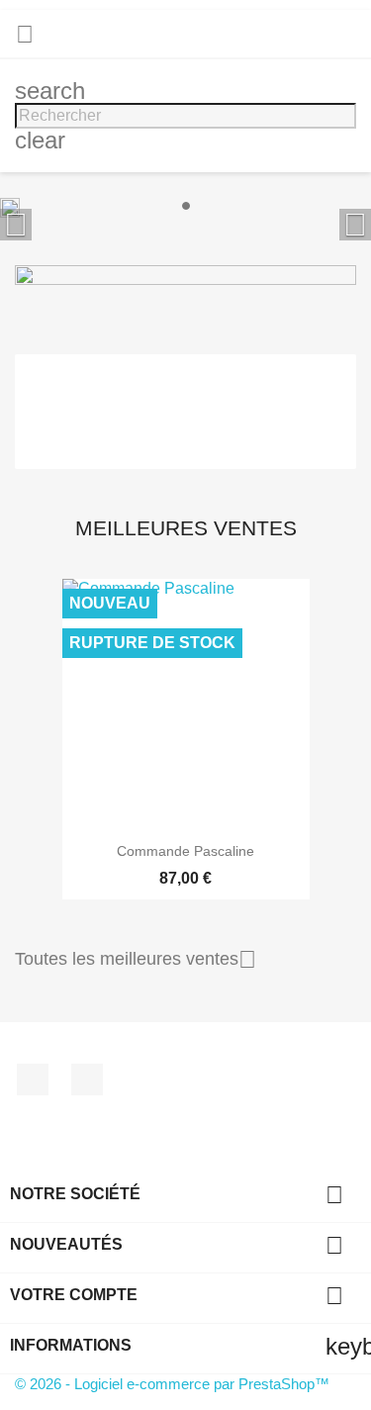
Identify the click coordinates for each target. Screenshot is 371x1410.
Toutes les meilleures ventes (135, 960)
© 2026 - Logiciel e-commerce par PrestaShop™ (172, 1383)
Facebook (32, 1079)
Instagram (87, 1079)
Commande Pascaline (185, 851)
